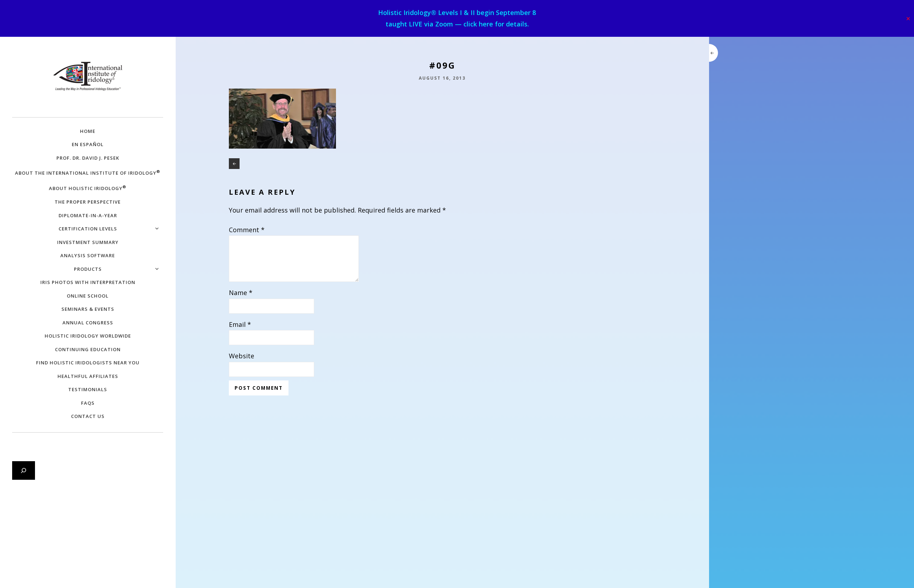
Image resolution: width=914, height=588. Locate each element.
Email (240, 324)
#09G (234, 163)
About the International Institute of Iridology (87, 172)
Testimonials (87, 389)
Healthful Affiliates (87, 376)
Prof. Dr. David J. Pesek (87, 158)
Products (88, 269)
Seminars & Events (87, 309)
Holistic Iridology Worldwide (88, 336)
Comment (247, 229)
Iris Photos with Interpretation (87, 282)
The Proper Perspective (88, 202)
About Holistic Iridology (87, 187)
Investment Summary (88, 242)
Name (240, 292)
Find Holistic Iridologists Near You (88, 362)
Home (87, 131)
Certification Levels (88, 228)
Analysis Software (87, 255)
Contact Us (88, 416)
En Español (88, 144)
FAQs (88, 403)
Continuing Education (88, 349)
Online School (88, 296)
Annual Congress (87, 322)
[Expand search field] (23, 470)
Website (241, 356)
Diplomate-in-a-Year (88, 215)
